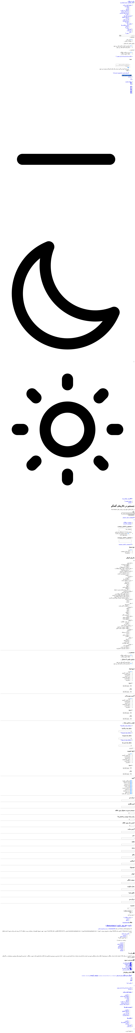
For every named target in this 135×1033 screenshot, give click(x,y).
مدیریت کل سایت (126, 793)
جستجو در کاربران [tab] (127, 523)
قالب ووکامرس (87, 975)
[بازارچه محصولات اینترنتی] (66, 93)
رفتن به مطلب (131, 1)
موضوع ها (127, 552)
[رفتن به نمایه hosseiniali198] (126, 922)
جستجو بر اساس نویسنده (125, 544)
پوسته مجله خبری (101, 975)
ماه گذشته (127, 675)
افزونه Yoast (108, 975)
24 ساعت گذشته (126, 673)
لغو (130, 912)
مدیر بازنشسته (126, 790)
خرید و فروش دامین (102, 928)
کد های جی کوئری (124, 10)
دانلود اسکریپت (126, 962)
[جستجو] (120, 35)
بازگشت (127, 994)
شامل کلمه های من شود (123, 47)
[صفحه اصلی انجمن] (66, 86)
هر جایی (128, 39)
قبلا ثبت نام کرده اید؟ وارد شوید (124, 56)
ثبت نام (130, 76)
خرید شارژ (129, 30)
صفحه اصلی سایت (127, 5)
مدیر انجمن (127, 789)
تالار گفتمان (127, 964)
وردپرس (111, 975)
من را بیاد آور (126, 69)
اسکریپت (127, 6)
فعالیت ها (129, 23)
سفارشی (128, 680)
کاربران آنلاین (126, 19)
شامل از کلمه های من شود (122, 46)
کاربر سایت (127, 786)
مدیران (127, 18)
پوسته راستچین (93, 975)
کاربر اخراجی (127, 785)
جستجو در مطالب (127, 910)
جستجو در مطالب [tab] (127, 522)
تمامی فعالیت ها (125, 25)
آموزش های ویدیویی (124, 13)
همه (129, 550)
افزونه (127, 9)
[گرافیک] (66, 91)
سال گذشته (127, 678)
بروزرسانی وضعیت (125, 551)
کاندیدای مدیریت (126, 788)
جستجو (127, 26)
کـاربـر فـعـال (127, 782)
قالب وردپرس (121, 975)
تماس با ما (129, 983)
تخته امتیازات (126, 21)
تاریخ (128, 918)
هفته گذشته (127, 674)
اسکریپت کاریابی (105, 975)
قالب (127, 7)
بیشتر (127, 14)
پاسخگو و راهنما (126, 781)
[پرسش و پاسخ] (66, 89)
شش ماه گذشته (126, 677)
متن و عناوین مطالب (125, 52)
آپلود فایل (129, 29)
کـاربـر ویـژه (127, 783)
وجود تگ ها (123, 534)
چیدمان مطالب (128, 917)
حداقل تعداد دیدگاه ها (126, 725)
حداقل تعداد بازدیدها (126, 740)
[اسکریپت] (66, 88)
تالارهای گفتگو (125, 17)
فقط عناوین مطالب (125, 53)
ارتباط (127, 920)
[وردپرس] (66, 90)
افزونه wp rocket (114, 975)
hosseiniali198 (112, 928)
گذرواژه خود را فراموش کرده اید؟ (121, 72)
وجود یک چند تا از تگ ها (121, 533)
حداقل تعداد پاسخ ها (126, 732)
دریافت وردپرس (126, 969)
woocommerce (83, 975)
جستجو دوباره (131, 514)
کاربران (131, 748)
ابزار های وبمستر (125, 11)
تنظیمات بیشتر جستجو (128, 517)
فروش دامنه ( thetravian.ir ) (116, 925)
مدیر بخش (127, 792)
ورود (127, 70)
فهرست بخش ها (128, 15)
